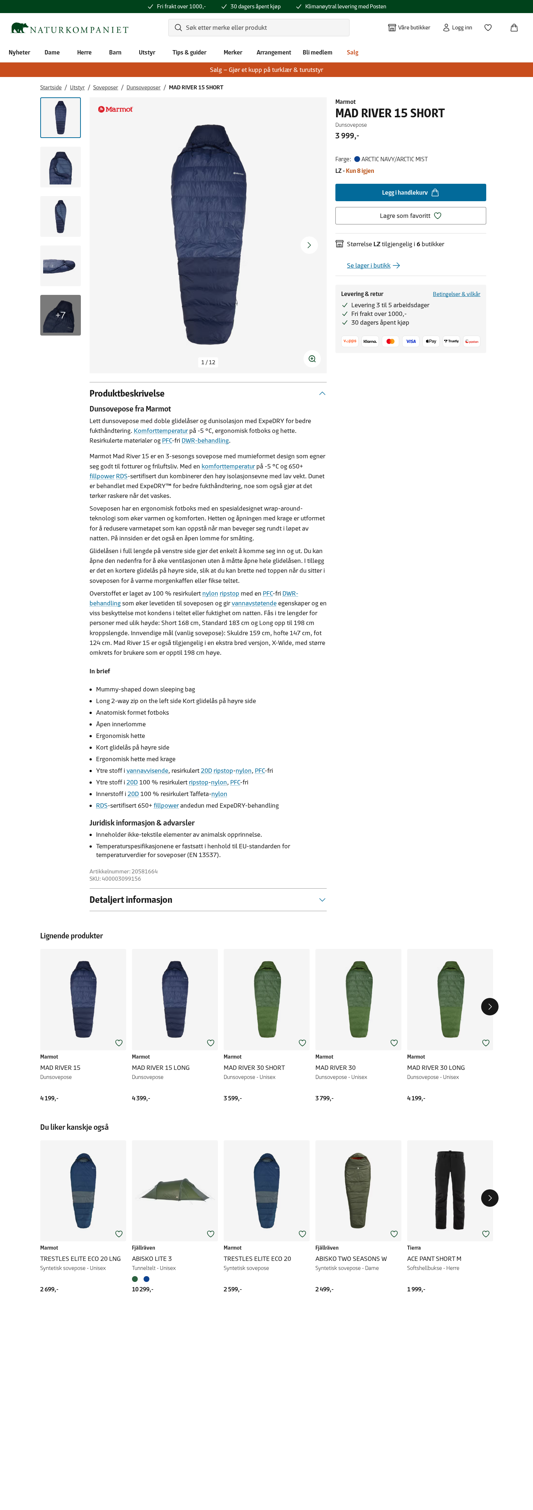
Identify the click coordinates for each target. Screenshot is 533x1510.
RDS (122, 476)
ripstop (229, 593)
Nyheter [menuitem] (19, 52)
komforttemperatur (228, 466)
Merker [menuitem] (233, 52)
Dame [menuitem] (52, 52)
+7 (60, 315)
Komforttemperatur (161, 431)
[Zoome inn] (312, 359)
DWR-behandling (205, 441)
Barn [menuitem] (115, 52)
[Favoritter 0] (491, 25)
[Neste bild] (309, 245)
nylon (210, 593)
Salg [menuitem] (352, 52)
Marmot (345, 102)
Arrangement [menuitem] (274, 52)
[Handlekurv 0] (517, 25)
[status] (208, 362)
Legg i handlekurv (405, 192)
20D (206, 771)
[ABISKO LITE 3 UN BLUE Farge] (146, 1279)
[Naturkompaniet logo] (69, 27)
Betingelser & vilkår (456, 294)
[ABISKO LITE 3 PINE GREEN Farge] (136, 1279)
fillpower (102, 476)
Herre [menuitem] (84, 52)
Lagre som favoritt (405, 216)
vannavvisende (147, 771)
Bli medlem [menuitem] (317, 52)
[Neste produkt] (490, 1006)
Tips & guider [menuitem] (189, 52)
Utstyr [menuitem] (147, 52)
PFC (167, 441)
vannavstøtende (254, 603)
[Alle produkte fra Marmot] (115, 109)
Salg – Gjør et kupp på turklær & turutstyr (266, 70)
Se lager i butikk (369, 265)
